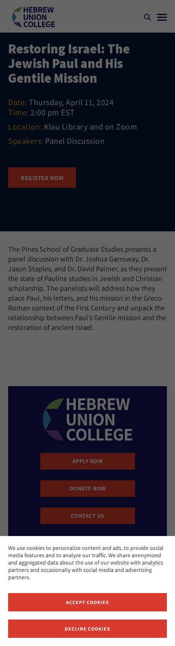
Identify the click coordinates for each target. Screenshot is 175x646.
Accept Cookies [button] (87, 602)
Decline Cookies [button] (87, 629)
